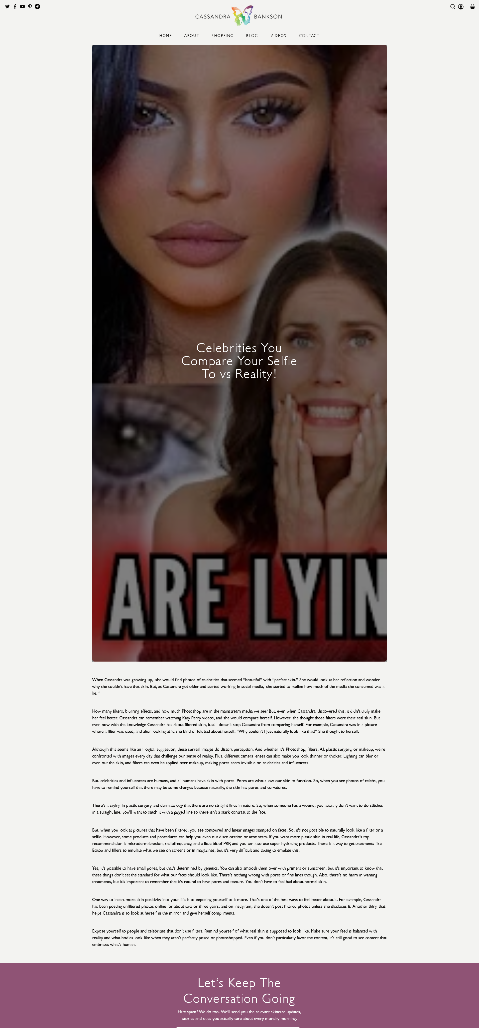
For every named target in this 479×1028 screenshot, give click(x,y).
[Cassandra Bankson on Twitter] (8, 7)
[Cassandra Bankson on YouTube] (23, 7)
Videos (278, 35)
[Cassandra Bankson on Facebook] (16, 7)
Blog (252, 35)
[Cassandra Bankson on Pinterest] (31, 7)
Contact (309, 35)
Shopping (223, 35)
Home (165, 35)
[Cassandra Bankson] (239, 15)
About (191, 35)
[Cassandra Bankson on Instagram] (38, 7)
